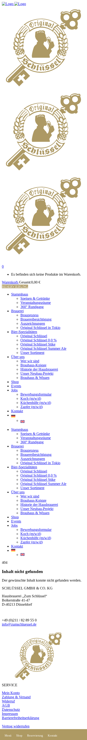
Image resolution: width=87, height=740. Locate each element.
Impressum (10, 714)
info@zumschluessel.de (19, 624)
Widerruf (8, 701)
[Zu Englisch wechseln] (52, 422)
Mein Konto (11, 693)
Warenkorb (10, 282)
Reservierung (15, 286)
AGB (6, 705)
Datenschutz (11, 710)
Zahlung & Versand (16, 697)
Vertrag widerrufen (15, 726)
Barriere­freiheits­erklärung (20, 718)
